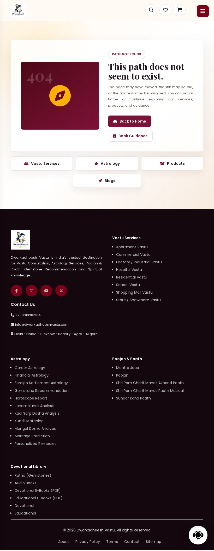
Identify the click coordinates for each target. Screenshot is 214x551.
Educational (25, 513)
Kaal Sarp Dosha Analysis (37, 413)
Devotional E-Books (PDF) (38, 490)
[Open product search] (151, 10)
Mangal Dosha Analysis (35, 428)
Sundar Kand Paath (133, 398)
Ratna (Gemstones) (33, 475)
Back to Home (133, 121)
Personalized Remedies (35, 443)
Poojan (122, 375)
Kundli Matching (29, 420)
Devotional (24, 505)
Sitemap (153, 541)
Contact (132, 541)
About (63, 541)
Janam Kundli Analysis (35, 405)
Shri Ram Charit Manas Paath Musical (150, 390)
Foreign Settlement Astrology (41, 382)
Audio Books (25, 483)
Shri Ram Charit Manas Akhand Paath (150, 382)
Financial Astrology (32, 375)
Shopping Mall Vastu (134, 292)
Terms (112, 541)
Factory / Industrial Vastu (139, 262)
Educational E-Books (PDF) (39, 498)
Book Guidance (133, 135)
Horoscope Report (31, 398)
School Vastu (128, 284)
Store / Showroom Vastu (138, 299)
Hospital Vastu (129, 269)
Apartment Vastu (132, 247)
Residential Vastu (131, 277)
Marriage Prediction (32, 436)
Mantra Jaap (127, 367)
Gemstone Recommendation (42, 390)
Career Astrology (30, 367)
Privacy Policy (87, 541)
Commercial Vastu (133, 254)
